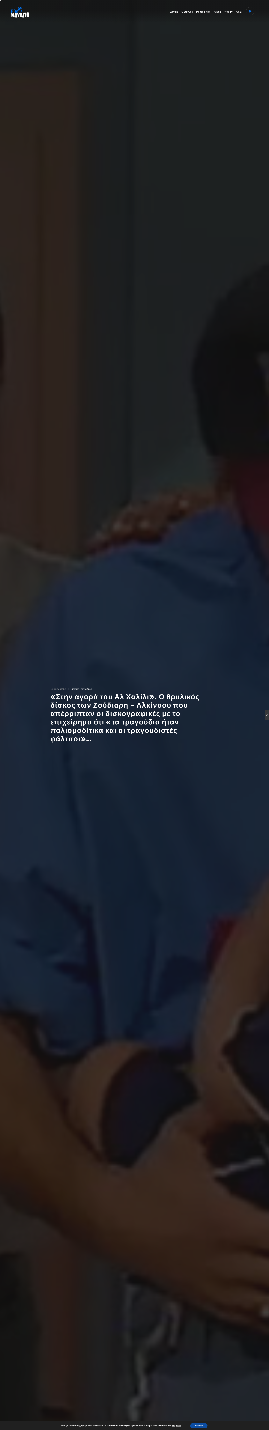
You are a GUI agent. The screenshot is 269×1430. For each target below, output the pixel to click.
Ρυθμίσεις (176, 1425)
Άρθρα (217, 12)
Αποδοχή (198, 1425)
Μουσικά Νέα (203, 12)
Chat (238, 12)
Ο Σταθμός (187, 12)
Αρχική (174, 12)
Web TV (228, 12)
